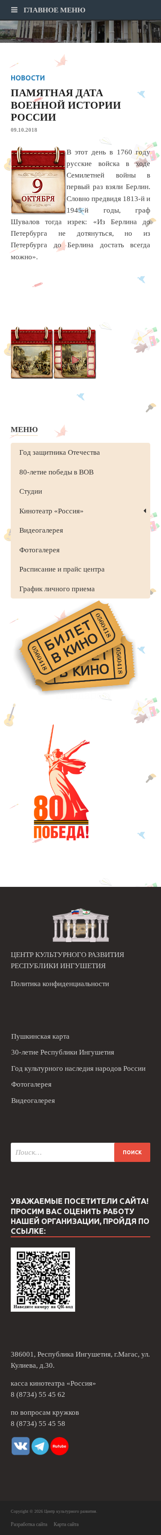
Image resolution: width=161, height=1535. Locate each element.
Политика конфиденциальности (60, 984)
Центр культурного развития (70, 1511)
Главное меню (53, 10)
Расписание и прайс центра (62, 569)
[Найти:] (80, 1152)
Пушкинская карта (40, 1036)
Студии (30, 491)
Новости (28, 78)
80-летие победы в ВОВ (56, 472)
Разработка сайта (29, 1524)
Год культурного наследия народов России (78, 1068)
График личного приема (57, 589)
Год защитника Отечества (59, 452)
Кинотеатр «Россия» (51, 511)
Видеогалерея (41, 530)
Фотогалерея (39, 550)
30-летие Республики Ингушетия (62, 1052)
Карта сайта (66, 1524)
